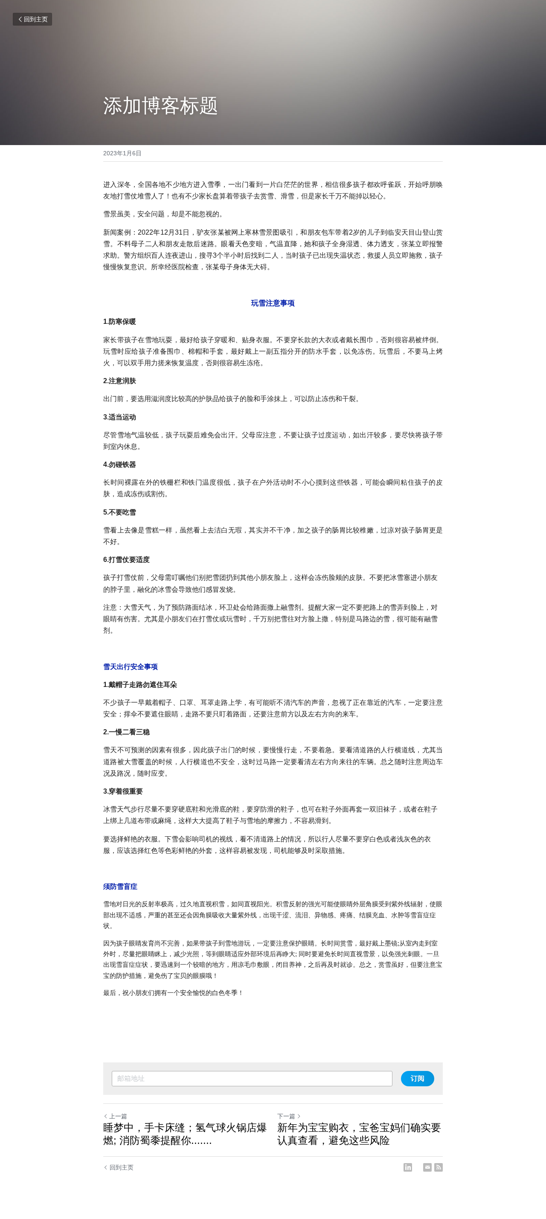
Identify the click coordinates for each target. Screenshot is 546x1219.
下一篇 (286, 1116)
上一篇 (118, 1116)
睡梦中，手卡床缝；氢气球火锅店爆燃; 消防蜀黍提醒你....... (185, 1134)
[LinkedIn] (408, 1167)
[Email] (427, 1167)
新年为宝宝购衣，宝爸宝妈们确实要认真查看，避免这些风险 (359, 1134)
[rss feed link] (438, 1167)
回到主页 (36, 19)
